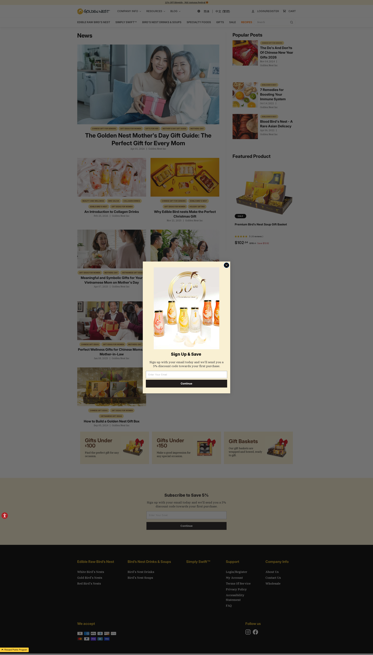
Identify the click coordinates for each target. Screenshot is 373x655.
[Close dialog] (226, 265)
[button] (14, 650)
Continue (186, 383)
